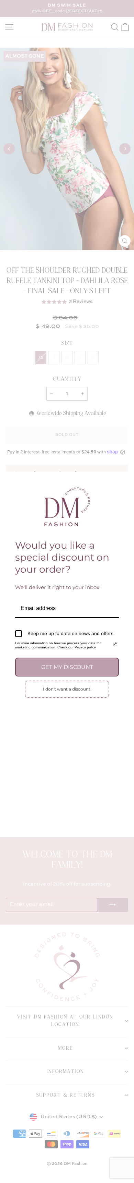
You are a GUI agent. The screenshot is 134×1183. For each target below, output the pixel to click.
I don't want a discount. (67, 689)
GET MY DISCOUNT (67, 667)
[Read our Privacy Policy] (115, 644)
